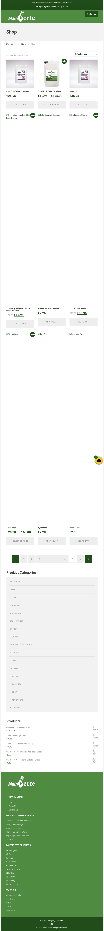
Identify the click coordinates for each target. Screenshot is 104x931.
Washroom (15, 707)
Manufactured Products (22, 644)
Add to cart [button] (20, 105)
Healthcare (15, 613)
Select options (51, 105)
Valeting (14, 668)
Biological (15, 581)
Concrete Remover (14, 828)
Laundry (14, 637)
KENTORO (60, 920)
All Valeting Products (14, 895)
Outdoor (14, 652)
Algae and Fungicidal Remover (18, 820)
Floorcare (15, 605)
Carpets (14, 589)
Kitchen (13, 629)
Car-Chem (16, 684)
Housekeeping (16, 621)
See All (13, 660)
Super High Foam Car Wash (17, 835)
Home (11, 802)
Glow (15, 692)
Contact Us (13, 810)
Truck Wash (11, 839)
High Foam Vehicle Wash (16, 832)
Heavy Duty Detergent (15, 824)
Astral (15, 676)
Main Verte (17, 700)
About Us (12, 806)
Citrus (13, 597)
